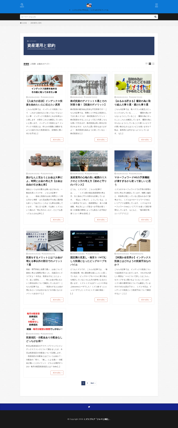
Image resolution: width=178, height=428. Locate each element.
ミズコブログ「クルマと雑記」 (97, 419)
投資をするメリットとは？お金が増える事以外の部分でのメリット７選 (44, 261)
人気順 (33, 64)
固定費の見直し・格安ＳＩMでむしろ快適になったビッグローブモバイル (88, 261)
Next (92, 383)
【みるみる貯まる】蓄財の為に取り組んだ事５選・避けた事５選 (132, 102)
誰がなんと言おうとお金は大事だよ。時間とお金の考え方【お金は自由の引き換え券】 (44, 181)
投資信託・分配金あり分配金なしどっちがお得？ (44, 339)
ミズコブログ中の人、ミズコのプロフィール (90, 10)
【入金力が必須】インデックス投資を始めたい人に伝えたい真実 (44, 102)
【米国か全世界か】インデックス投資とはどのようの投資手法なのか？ (132, 261)
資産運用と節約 (36, 23)
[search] (155, 17)
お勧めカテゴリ (43, 64)
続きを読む (57, 139)
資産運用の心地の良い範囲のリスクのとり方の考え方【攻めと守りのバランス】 (88, 181)
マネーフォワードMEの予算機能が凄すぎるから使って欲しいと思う (132, 181)
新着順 (26, 64)
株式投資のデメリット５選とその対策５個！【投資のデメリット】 (88, 102)
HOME (24, 23)
